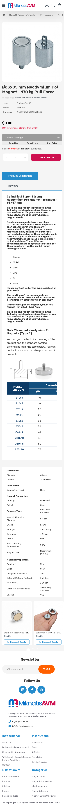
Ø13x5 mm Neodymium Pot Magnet (17, 633)
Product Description (20, 175)
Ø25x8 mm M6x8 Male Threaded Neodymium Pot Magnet (49, 633)
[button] (28, 650)
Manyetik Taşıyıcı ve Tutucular (22, 15)
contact (13, 148)
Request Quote (18, 642)
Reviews (13, 185)
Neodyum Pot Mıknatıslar (29, 112)
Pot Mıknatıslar (46, 15)
